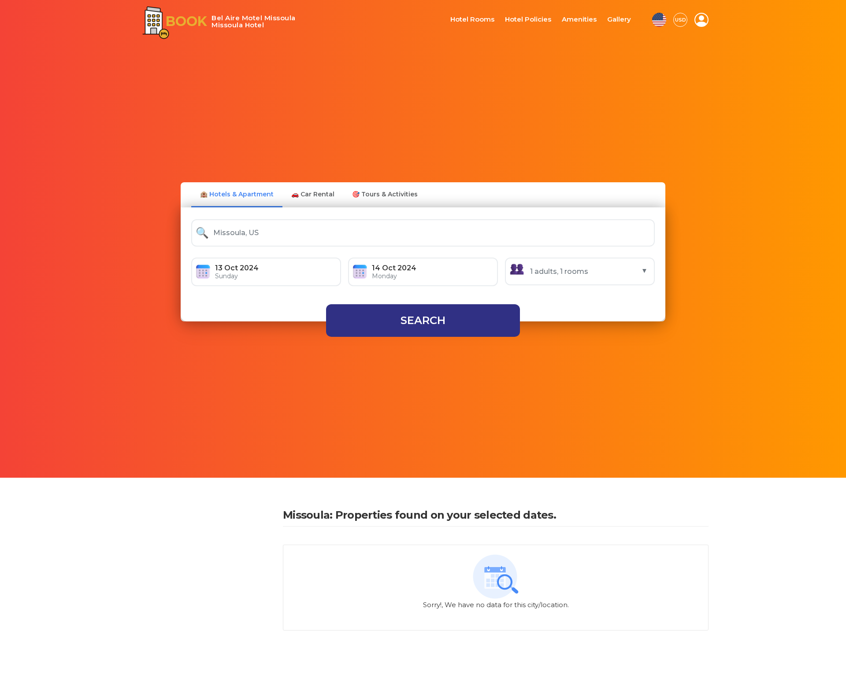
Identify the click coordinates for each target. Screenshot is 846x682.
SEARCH (423, 320)
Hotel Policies (534, 19)
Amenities (582, 19)
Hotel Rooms (483, 19)
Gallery (620, 19)
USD (680, 20)
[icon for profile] (701, 20)
